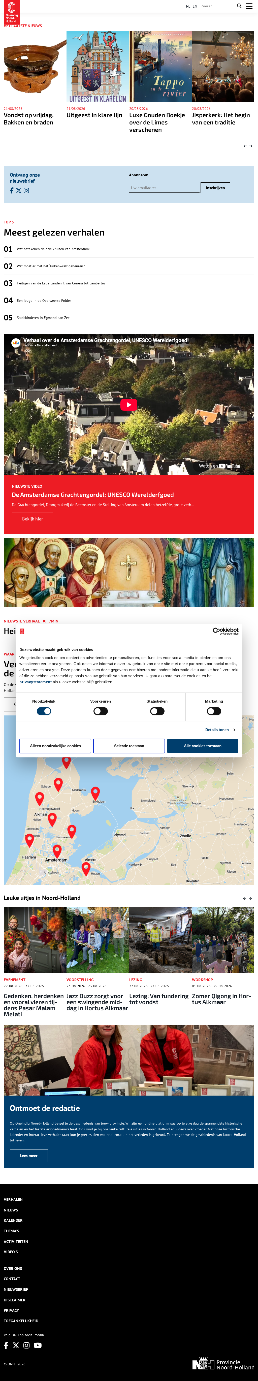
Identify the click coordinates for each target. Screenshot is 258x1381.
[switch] (100, 711)
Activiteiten (16, 1241)
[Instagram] (26, 1345)
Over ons (13, 1268)
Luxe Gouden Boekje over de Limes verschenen (94, 122)
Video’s (11, 1251)
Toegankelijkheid (21, 1320)
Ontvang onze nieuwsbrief (25, 178)
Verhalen (13, 1199)
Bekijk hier (32, 519)
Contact (12, 1278)
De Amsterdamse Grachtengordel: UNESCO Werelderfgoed (93, 494)
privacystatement (35, 682)
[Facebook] (6, 1345)
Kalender (13, 1220)
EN (195, 6)
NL (188, 6)
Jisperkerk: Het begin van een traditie (158, 118)
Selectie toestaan (129, 746)
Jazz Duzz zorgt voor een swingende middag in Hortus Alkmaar (35, 1001)
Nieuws (11, 1209)
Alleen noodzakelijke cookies (55, 746)
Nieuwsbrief (16, 1289)
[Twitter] (15, 1345)
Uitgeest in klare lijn (31, 114)
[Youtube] (38, 1345)
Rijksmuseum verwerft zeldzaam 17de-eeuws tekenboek (218, 125)
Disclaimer (14, 1299)
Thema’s (11, 1230)
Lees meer (29, 1155)
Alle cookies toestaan (202, 746)
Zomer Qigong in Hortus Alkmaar (159, 998)
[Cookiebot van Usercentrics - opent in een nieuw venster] (217, 631)
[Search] (239, 6)
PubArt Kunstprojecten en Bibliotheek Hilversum (221, 1001)
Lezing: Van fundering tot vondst (96, 998)
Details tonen (217, 730)
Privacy (11, 1310)
